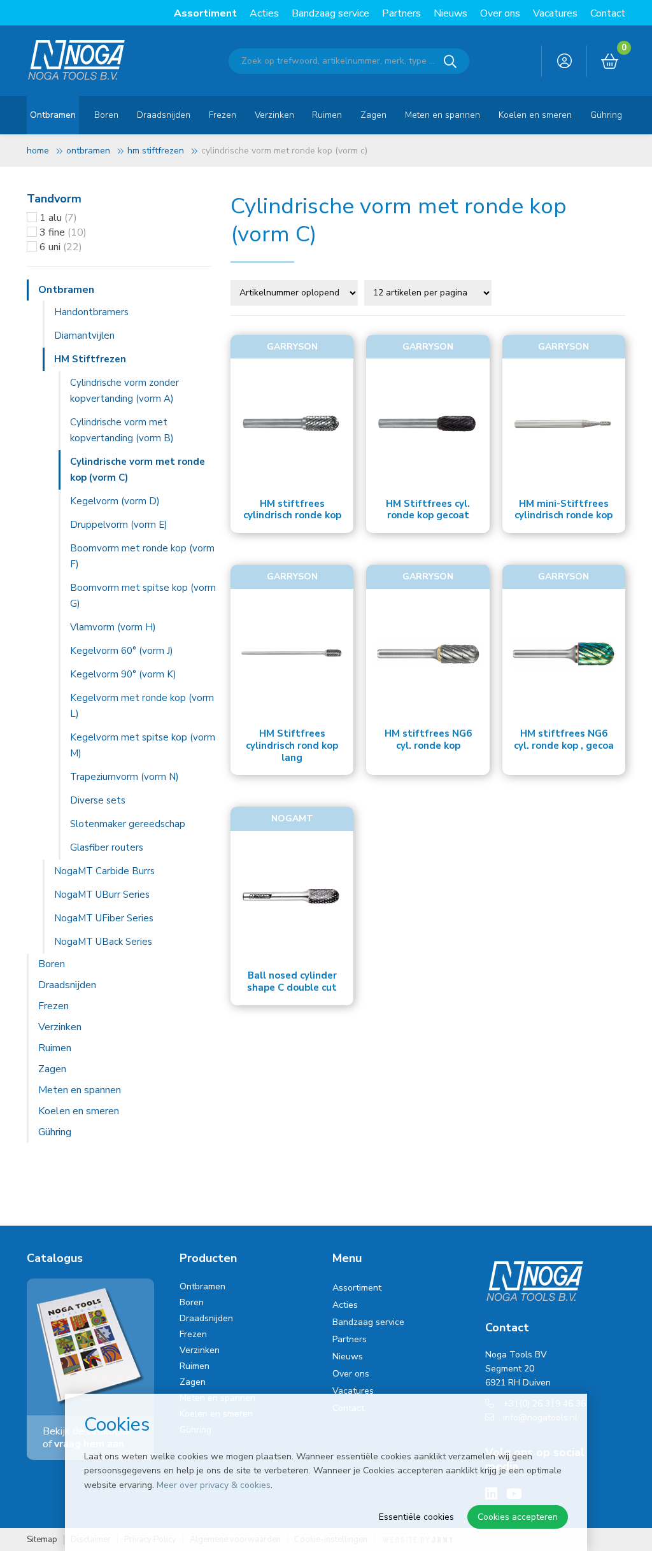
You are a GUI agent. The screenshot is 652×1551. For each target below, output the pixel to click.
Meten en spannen (442, 115)
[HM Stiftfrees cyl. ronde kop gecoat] (427, 423)
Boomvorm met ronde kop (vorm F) (142, 556)
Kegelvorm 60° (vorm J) (121, 650)
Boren (106, 115)
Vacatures (555, 13)
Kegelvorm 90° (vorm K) (123, 674)
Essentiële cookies (416, 1517)
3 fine (63, 232)
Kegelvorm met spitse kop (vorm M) (142, 745)
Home (38, 151)
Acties (264, 13)
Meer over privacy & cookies (214, 1485)
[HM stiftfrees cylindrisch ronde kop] (292, 423)
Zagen (373, 115)
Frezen (222, 115)
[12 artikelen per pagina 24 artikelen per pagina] (429, 291)
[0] (609, 62)
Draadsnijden (163, 115)
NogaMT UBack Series (103, 941)
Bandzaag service (330, 13)
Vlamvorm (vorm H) (113, 627)
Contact (607, 13)
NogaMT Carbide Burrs (104, 871)
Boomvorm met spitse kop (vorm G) (143, 595)
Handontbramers (91, 312)
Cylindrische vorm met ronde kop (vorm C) (137, 469)
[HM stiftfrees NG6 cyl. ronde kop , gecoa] (564, 653)
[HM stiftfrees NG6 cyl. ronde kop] (427, 653)
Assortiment (205, 13)
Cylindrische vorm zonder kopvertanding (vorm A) (124, 390)
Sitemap (42, 1540)
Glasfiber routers (106, 847)
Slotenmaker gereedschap (127, 824)
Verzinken (274, 115)
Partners (401, 13)
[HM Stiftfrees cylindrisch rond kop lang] (292, 653)
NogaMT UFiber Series (103, 918)
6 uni (60, 247)
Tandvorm (54, 198)
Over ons (500, 13)
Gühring (606, 115)
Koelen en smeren (535, 115)
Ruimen (327, 115)
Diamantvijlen (84, 335)
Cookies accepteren (518, 1517)
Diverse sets (97, 800)
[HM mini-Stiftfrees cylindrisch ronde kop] (564, 423)
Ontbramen (53, 115)
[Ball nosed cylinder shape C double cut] (292, 895)
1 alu (58, 217)
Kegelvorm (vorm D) (115, 501)
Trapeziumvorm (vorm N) (124, 776)
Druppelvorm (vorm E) (118, 524)
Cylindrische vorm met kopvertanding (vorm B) (122, 430)
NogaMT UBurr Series (102, 894)
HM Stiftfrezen (155, 151)
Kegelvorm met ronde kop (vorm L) (142, 705)
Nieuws (450, 13)
